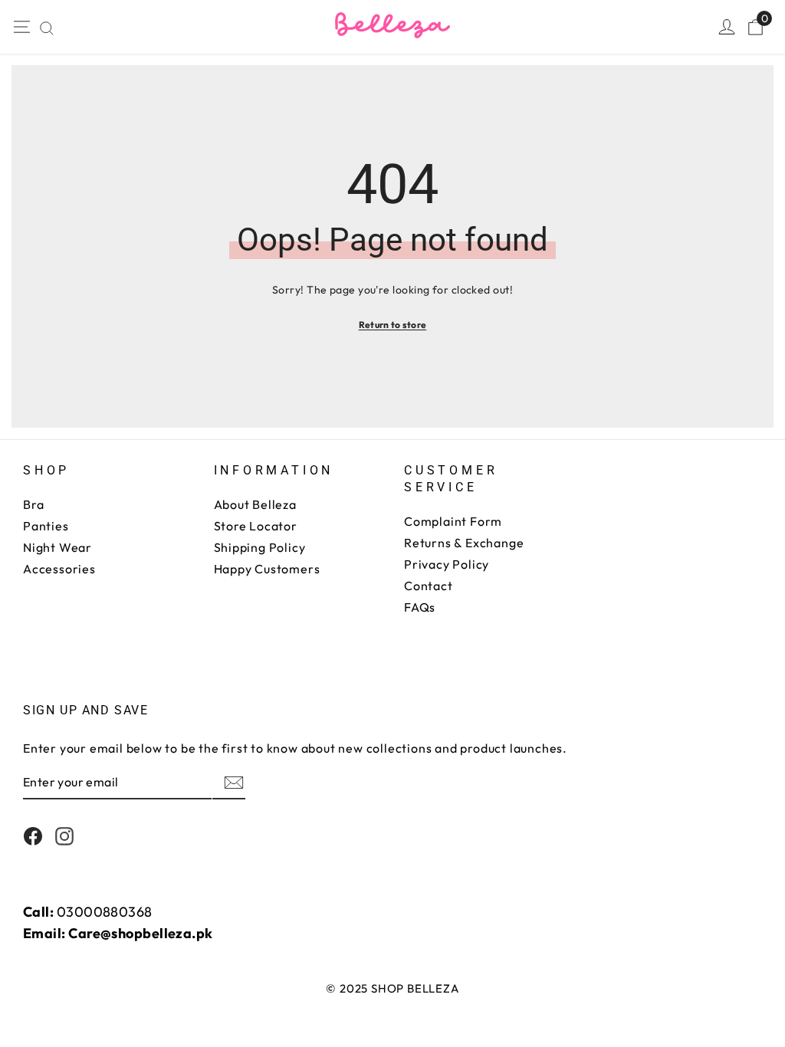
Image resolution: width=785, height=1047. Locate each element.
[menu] (20, 27)
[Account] (726, 26)
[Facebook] (33, 836)
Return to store (393, 324)
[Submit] (232, 782)
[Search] (47, 28)
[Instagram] (64, 836)
